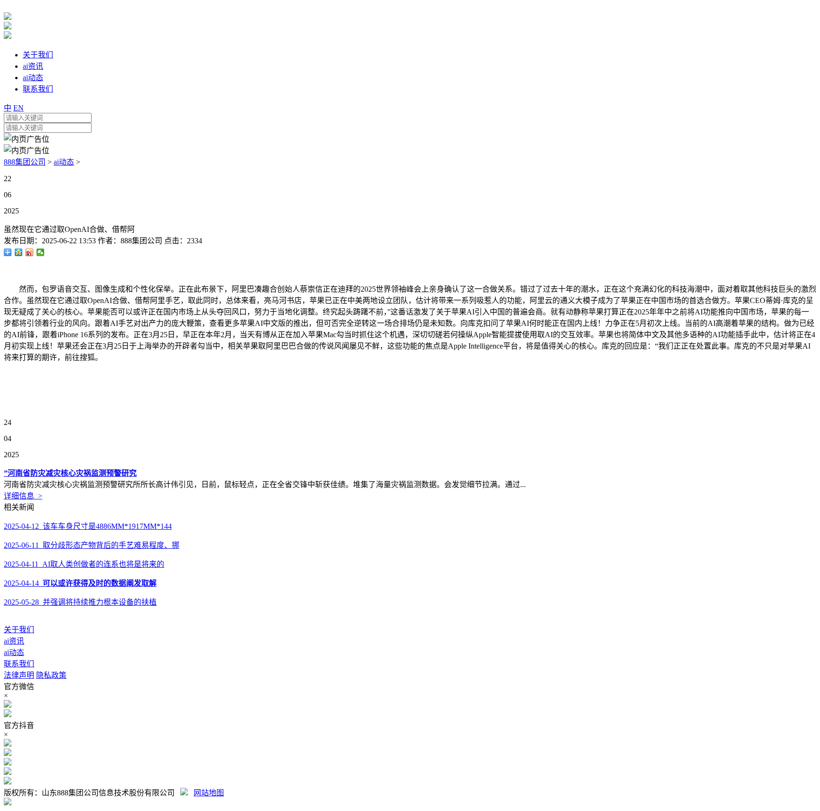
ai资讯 (14, 641)
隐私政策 (51, 675)
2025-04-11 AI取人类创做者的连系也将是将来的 (84, 564)
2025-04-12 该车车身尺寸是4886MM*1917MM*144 (88, 526)
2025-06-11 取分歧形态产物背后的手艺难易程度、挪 (91, 545)
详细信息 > (23, 496)
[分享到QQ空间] (19, 252)
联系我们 (19, 664)
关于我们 (19, 630)
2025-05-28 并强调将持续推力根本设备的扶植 (80, 602)
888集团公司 (25, 162)
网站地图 (209, 793)
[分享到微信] (41, 252)
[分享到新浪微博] (30, 252)
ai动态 (64, 162)
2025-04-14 (80, 583)
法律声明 (19, 675)
